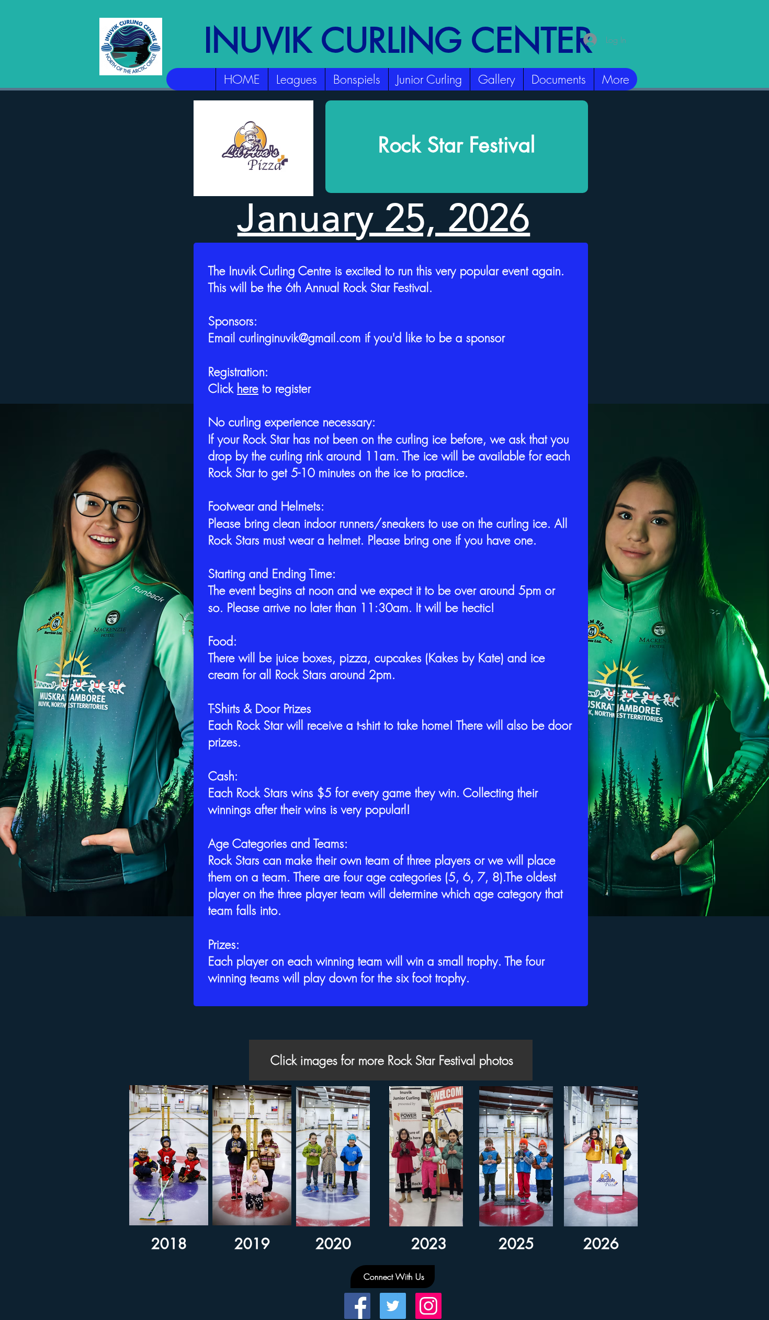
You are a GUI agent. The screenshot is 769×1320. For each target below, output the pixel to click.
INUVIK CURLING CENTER (398, 40)
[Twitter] (393, 1306)
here (247, 388)
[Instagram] (428, 1306)
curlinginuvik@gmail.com (300, 337)
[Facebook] (357, 1306)
